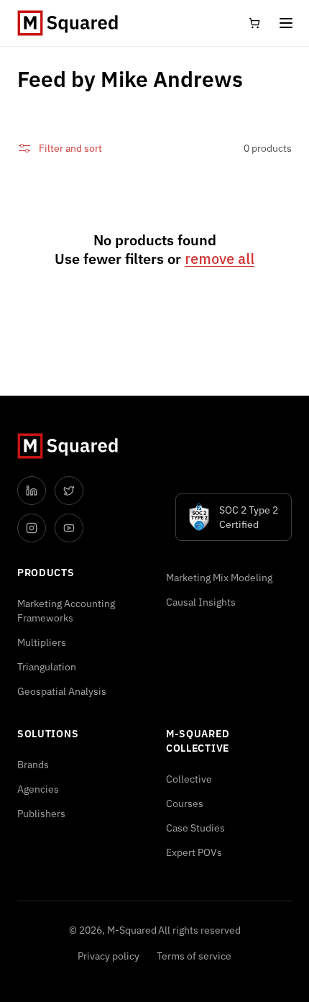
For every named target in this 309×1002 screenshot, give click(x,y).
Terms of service (194, 955)
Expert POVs (194, 852)
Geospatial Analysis (61, 691)
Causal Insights (201, 602)
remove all (219, 259)
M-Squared (132, 930)
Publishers (41, 813)
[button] (286, 23)
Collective (189, 779)
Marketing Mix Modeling (219, 577)
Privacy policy (108, 955)
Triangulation (46, 666)
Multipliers (41, 642)
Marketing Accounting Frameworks (66, 610)
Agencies (38, 789)
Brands (33, 764)
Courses (184, 803)
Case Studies (195, 827)
